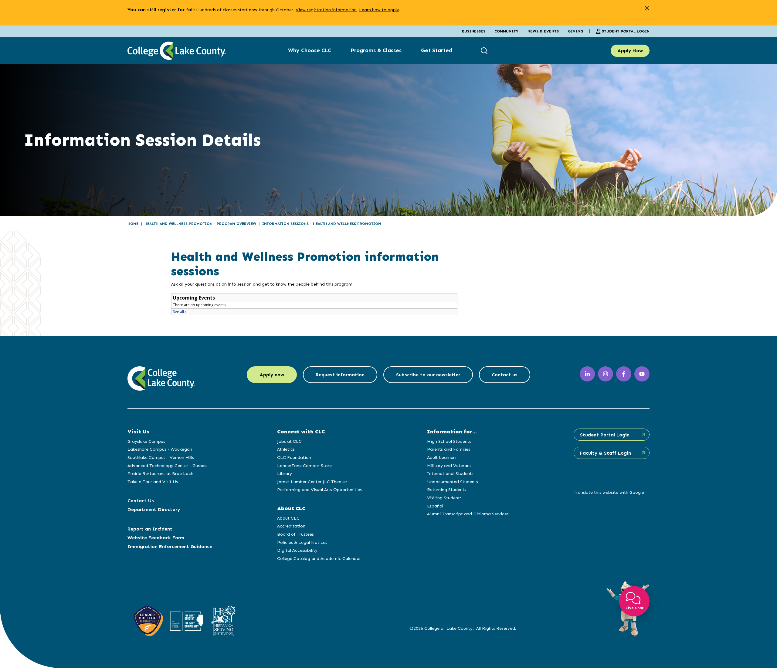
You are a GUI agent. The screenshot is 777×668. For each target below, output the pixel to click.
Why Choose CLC (309, 50)
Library (284, 473)
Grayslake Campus (146, 441)
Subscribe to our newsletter (428, 375)
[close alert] (647, 8)
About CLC (288, 518)
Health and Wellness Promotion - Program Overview (200, 224)
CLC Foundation (294, 457)
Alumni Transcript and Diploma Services (468, 514)
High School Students (449, 441)
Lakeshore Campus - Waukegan (159, 449)
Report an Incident (149, 529)
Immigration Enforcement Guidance (169, 546)
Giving (575, 31)
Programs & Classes (376, 50)
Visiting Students (444, 497)
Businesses (473, 31)
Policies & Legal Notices (302, 542)
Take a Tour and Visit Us (152, 481)
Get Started (436, 50)
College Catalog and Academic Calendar (319, 558)
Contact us (504, 375)
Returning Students (446, 489)
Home (132, 224)
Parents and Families (448, 449)
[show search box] (485, 50)
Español (435, 506)
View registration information (326, 9)
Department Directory (153, 509)
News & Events (543, 31)
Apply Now (630, 50)
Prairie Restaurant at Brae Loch (160, 473)
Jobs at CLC (289, 441)
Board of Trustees (295, 534)
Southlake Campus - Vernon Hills (160, 457)
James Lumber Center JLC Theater (312, 481)
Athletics (286, 449)
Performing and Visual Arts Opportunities (319, 489)
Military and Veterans (449, 465)
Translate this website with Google (609, 492)
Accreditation (291, 526)
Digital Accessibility (297, 550)
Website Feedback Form (155, 538)
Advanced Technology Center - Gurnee (167, 465)
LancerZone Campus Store (304, 465)
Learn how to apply (379, 9)
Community (506, 31)
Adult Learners (441, 457)
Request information (340, 375)
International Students (450, 473)
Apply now (272, 375)
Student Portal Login (626, 31)
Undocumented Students (452, 481)
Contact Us (140, 501)
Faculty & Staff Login (605, 453)
